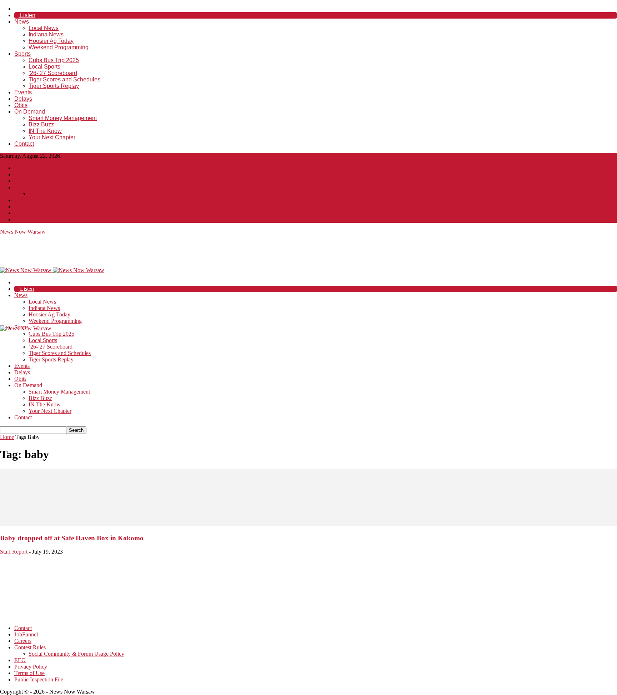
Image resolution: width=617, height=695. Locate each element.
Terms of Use (29, 213)
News (21, 22)
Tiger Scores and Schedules (64, 79)
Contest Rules (30, 187)
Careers (22, 181)
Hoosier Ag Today (51, 41)
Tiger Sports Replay (54, 86)
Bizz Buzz (41, 124)
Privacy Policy (30, 207)
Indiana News (46, 34)
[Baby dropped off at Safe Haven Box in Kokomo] (308, 524)
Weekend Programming (59, 47)
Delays (23, 99)
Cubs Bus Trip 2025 (54, 60)
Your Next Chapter (52, 137)
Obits (20, 105)
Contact (24, 144)
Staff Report (13, 552)
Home (7, 437)
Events (23, 92)
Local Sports (44, 67)
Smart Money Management (63, 118)
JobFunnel (26, 174)
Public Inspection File (38, 219)
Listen (27, 15)
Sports (22, 54)
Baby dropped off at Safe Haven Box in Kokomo (72, 538)
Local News (44, 28)
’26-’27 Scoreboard (53, 73)
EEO (20, 200)
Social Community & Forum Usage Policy (76, 194)
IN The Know (45, 131)
